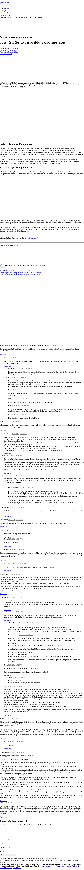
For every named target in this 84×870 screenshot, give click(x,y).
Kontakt (6, 8)
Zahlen (38, 274)
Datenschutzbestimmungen (34, 265)
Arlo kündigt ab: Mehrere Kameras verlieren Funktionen (18, 271)
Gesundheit (14, 274)
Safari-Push (71, 866)
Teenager (32, 274)
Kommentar (4, 840)
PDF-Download (45, 227)
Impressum (46, 866)
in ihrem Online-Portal (68, 229)
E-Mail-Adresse (5, 847)
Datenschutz (60, 866)
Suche (6, 12)
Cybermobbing (5, 274)
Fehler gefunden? (32, 238)
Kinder (20, 274)
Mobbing (26, 274)
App (5, 10)
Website (2, 851)
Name (2, 843)
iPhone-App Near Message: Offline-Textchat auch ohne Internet (20, 273)
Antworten (3, 354)
